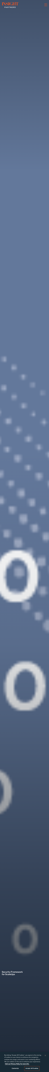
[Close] (45, 1055)
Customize (15, 1068)
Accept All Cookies (32, 1068)
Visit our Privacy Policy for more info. (17, 1064)
